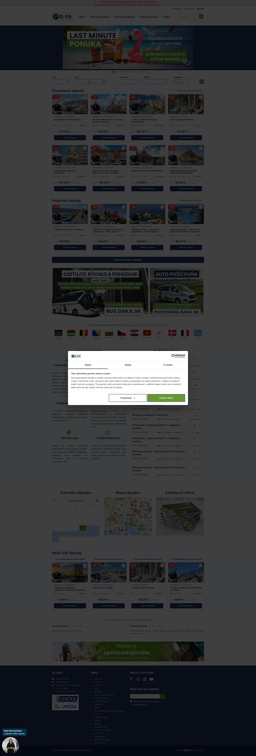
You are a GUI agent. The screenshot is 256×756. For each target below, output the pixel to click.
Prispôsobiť (126, 398)
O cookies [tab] (168, 365)
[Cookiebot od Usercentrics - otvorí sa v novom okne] (173, 356)
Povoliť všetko (166, 398)
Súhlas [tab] (88, 365)
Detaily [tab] (128, 365)
